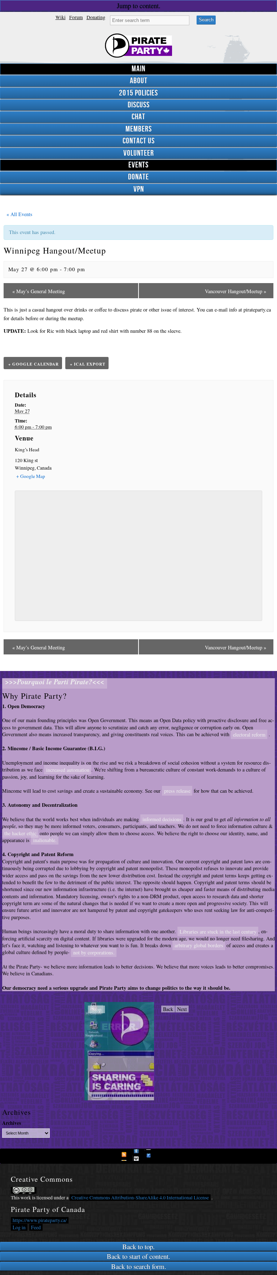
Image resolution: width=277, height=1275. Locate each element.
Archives (11, 1123)
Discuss (139, 104)
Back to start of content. (138, 1256)
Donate (138, 177)
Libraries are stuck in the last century (218, 931)
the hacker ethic (20, 833)
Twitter (138, 1155)
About (139, 80)
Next (182, 1009)
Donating (96, 17)
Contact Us (139, 141)
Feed (36, 1227)
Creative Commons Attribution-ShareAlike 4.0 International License (140, 1197)
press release (177, 790)
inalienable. (45, 840)
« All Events (18, 214)
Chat (138, 116)
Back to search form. (138, 1266)
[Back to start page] (138, 45)
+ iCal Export (87, 364)
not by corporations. (94, 952)
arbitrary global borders (199, 945)
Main (138, 68)
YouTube (150, 1155)
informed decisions (161, 819)
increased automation (67, 769)
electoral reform (249, 734)
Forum (76, 17)
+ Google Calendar (33, 364)
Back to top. (138, 1246)
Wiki (61, 17)
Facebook (126, 1155)
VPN (138, 189)
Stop (96, 1009)
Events (138, 165)
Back (168, 1009)
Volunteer (138, 153)
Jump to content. (139, 5)
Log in (19, 1227)
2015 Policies (138, 93)
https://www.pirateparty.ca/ (40, 1220)
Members (139, 129)
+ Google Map (30, 476)
